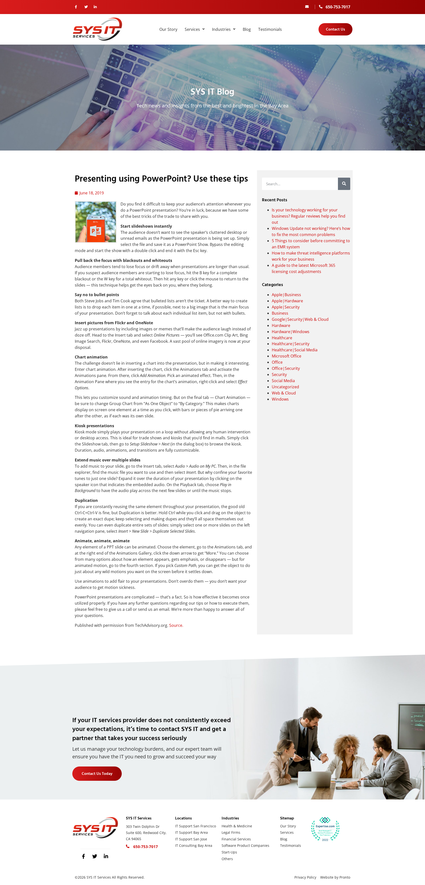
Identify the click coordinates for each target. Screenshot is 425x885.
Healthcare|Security (290, 343)
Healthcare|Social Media (295, 350)
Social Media (283, 380)
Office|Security (286, 368)
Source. (176, 625)
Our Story (168, 29)
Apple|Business (286, 294)
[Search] (344, 184)
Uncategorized (285, 387)
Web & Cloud (284, 393)
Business (280, 313)
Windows (280, 399)
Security (279, 374)
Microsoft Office (286, 356)
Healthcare (282, 337)
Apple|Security (286, 307)
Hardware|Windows (290, 331)
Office (277, 362)
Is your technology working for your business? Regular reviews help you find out (308, 216)
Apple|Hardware (287, 301)
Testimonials (270, 29)
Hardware (281, 325)
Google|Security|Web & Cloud (300, 319)
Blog (247, 29)
